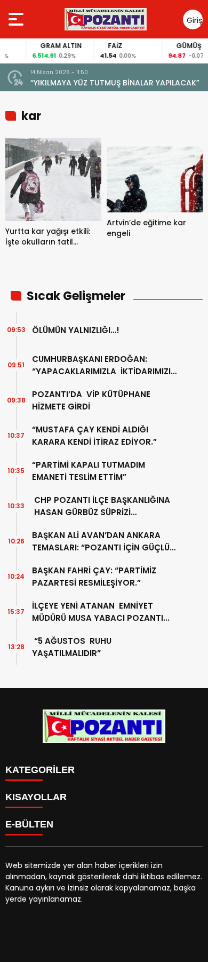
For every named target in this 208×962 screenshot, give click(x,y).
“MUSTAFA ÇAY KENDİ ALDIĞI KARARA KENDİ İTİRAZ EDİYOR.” (94, 435)
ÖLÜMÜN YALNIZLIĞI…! (75, 330)
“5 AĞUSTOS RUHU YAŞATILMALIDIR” (71, 647)
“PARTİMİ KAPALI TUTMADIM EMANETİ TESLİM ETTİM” (89, 471)
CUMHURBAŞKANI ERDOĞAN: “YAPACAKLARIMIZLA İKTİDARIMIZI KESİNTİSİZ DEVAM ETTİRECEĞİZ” (101, 365)
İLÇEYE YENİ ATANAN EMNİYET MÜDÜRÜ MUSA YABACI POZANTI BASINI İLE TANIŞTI (97, 612)
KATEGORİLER (40, 769)
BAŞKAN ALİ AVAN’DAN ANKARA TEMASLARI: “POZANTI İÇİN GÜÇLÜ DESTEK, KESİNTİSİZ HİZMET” (101, 542)
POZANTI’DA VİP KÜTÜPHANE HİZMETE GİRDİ (91, 400)
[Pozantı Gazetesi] (106, 19)
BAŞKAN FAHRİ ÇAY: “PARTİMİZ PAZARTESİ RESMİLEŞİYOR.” (94, 576)
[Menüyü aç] (17, 19)
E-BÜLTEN (29, 824)
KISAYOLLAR (36, 797)
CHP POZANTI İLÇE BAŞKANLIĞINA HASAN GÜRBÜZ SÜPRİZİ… (101, 506)
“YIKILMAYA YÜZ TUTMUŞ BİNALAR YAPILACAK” (114, 82)
